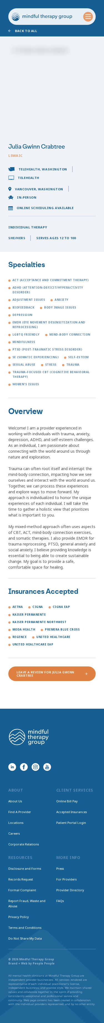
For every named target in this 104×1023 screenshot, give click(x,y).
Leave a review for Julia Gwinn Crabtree (45, 673)
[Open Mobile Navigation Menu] (88, 17)
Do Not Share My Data (25, 938)
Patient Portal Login (71, 823)
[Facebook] (24, 767)
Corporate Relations (23, 844)
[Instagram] (35, 767)
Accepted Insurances (71, 812)
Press (60, 868)
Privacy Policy (18, 917)
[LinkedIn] (12, 767)
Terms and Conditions (24, 928)
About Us (15, 801)
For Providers (66, 879)
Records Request (20, 879)
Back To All (26, 31)
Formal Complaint (22, 890)
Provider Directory (70, 890)
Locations (15, 823)
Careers (14, 833)
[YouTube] (47, 767)
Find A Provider (19, 812)
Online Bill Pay (67, 801)
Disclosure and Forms (24, 868)
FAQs (60, 901)
